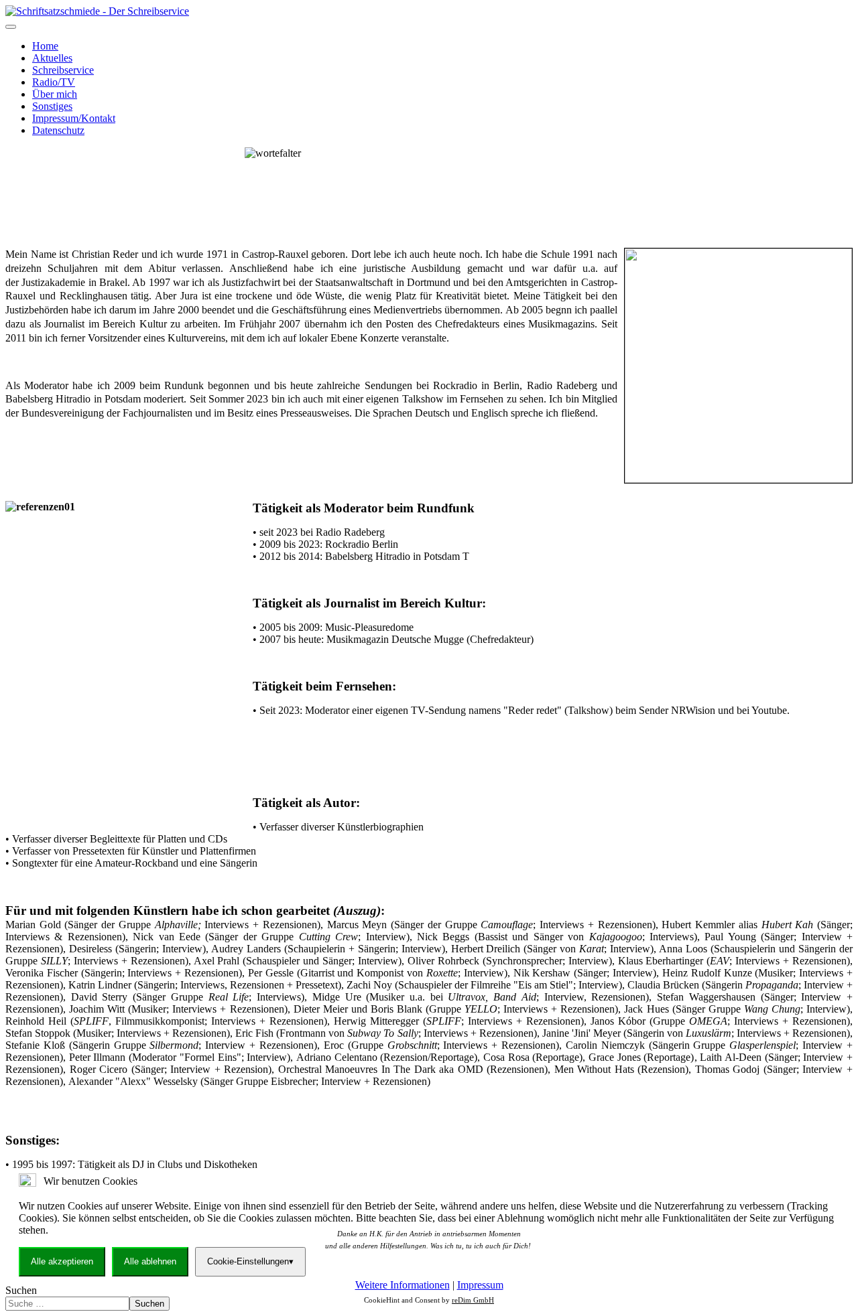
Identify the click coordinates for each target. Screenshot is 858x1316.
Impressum (480, 1285)
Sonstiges (52, 106)
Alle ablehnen (150, 1261)
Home (45, 46)
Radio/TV (53, 82)
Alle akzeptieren (62, 1261)
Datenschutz (58, 130)
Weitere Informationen (402, 1285)
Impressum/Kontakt (73, 118)
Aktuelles (52, 58)
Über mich (54, 94)
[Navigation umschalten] (10, 27)
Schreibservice (63, 70)
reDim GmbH (473, 1300)
